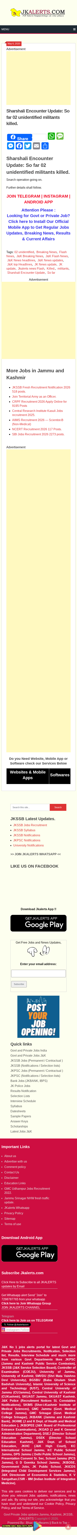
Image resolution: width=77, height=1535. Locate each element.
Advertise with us (15, 1161)
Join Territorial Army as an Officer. (34, 396)
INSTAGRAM (56, 196)
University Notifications (28, 845)
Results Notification (23, 1091)
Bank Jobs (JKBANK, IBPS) (28, 1080)
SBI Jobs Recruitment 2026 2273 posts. (38, 434)
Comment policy (15, 1166)
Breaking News (46, 252)
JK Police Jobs (20, 1086)
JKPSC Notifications (26, 840)
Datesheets (18, 1111)
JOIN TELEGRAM (23, 196)
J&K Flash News (57, 256)
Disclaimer (11, 1177)
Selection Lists (20, 1096)
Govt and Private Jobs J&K (28, 1055)
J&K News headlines (21, 260)
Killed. (51, 268)
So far (51, 272)
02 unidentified (24, 252)
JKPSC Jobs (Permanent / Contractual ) (36, 1070)
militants (63, 268)
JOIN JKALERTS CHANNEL (20, 1307)
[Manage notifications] (68, 1527)
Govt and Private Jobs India (28, 1050)
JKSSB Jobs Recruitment (30, 825)
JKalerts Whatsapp (16, 1207)
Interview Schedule (23, 1101)
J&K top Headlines (19, 264)
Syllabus (16, 1106)
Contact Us (11, 1172)
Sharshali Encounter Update (26, 272)
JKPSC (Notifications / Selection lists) (35, 1075)
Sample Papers (20, 1116)
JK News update (45, 264)
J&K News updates (50, 260)
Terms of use (12, 1224)
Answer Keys (19, 1121)
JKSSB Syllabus (24, 830)
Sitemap (9, 1218)
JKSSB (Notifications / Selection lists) (35, 1065)
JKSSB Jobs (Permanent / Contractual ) (36, 1060)
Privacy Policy (13, 1213)
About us (10, 1156)
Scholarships (19, 1126)
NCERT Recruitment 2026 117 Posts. (37, 429)
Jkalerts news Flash (31, 268)
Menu (5, 29)
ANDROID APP (38, 202)
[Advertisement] (38, 78)
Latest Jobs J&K (21, 1131)
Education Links (15, 1183)
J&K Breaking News (29, 256)
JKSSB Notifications (26, 835)
